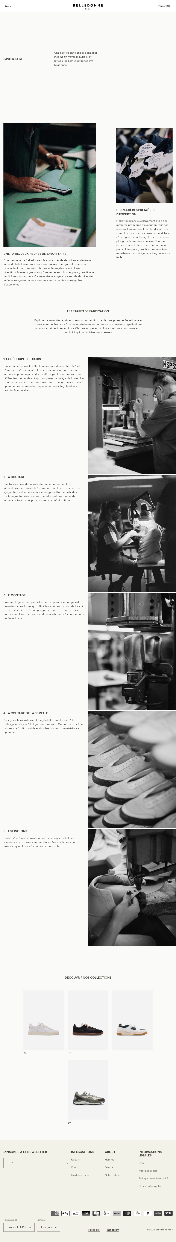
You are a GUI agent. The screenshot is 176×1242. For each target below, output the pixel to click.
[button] (8, 6)
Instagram (113, 1230)
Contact (75, 1167)
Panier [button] (165, 6)
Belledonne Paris (164, 1230)
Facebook (94, 1230)
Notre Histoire (112, 1175)
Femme (109, 1167)
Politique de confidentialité (153, 1178)
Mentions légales (148, 1171)
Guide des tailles (80, 1175)
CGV (141, 1163)
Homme (109, 1160)
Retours (75, 1160)
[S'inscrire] (66, 1163)
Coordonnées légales (150, 1186)
